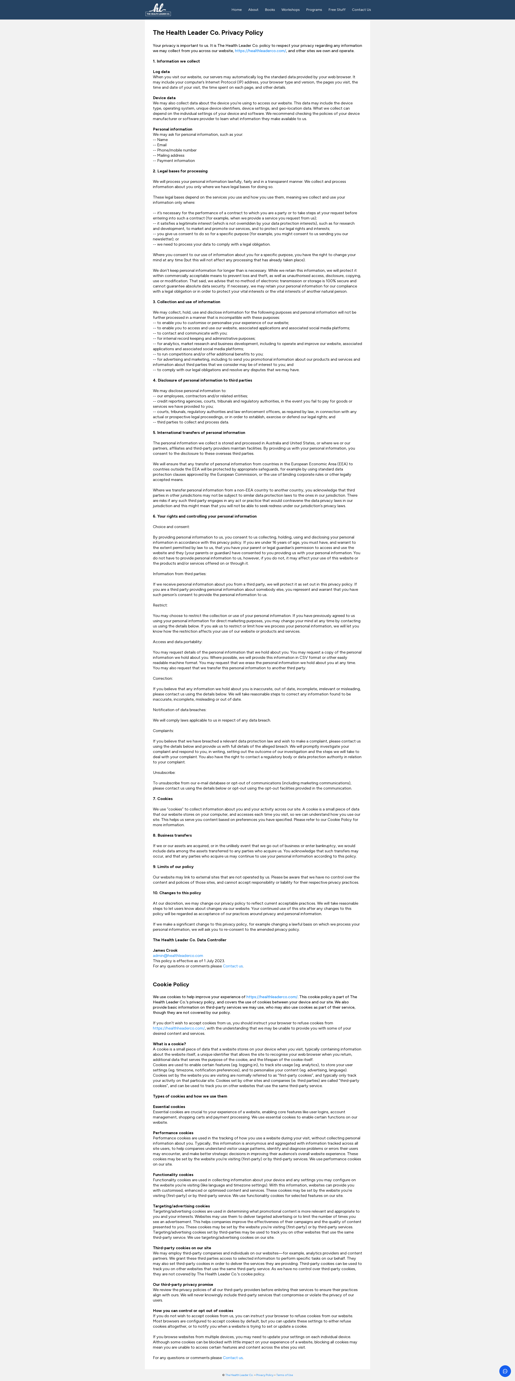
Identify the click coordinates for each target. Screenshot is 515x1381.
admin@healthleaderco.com (178, 955)
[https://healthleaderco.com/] (158, 10)
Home (237, 9)
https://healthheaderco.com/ (179, 1028)
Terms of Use (284, 1375)
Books (270, 9)
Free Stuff (337, 9)
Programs (314, 9)
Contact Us (361, 9)
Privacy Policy (264, 1375)
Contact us (233, 966)
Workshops (290, 9)
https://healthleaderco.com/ (260, 50)
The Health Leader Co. (239, 1375)
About (253, 9)
